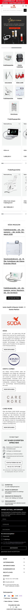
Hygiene (19, 98)
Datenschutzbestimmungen (17, 542)
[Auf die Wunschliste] (19, 124)
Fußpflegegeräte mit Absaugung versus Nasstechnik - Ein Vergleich (14, 290)
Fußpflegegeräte (8, 65)
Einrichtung (14, 114)
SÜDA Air (6, 150)
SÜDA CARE (19, 82)
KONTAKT (6, 576)
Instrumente (8, 82)
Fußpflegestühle (8, 98)
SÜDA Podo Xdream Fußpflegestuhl (9, 202)
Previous (22, 163)
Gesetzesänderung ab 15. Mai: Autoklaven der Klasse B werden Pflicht (14, 261)
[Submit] (25, 10)
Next (26, 163)
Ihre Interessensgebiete (7, 533)
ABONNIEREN (14, 548)
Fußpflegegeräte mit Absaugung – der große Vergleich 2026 (14, 232)
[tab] (14, 559)
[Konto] (23, 5)
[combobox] (14, 10)
